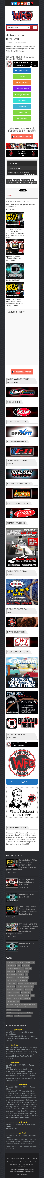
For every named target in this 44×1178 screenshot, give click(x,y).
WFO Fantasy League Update (16, 1013)
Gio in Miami (11, 971)
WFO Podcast (22, 42)
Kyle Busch (23, 980)
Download (23, 119)
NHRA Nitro (28, 989)
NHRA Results (11, 995)
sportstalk (27, 998)
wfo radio (28, 1016)
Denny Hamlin (11, 965)
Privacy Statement (12, 1162)
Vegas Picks (11, 1001)
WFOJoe (29, 1013)
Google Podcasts (23, 95)
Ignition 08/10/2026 (26, 943)
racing (29, 182)
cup (14, 180)
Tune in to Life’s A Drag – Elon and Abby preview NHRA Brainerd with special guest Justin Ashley (15, 233)
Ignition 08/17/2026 (13, 280)
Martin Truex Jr (11, 983)
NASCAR (18, 182)
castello (9, 180)
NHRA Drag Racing (17, 989)
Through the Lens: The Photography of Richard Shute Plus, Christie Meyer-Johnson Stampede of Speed (22, 929)
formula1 (27, 180)
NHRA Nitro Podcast (13, 992)
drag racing (25, 965)
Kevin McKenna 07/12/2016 (18, 202)
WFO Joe (10, 1016)
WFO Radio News (28, 1164)
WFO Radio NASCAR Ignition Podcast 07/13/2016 (20, 206)
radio (32, 995)
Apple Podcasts (23, 70)
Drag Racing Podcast (13, 968)
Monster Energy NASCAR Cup (27, 983)
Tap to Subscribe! (22, 1174)
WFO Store (22, 1167)
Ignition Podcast (12, 974)
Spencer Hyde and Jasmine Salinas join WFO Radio (13, 259)
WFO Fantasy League (13, 1010)
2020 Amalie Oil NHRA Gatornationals (22, 1169)
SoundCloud (23, 82)
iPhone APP (22, 107)
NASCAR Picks (28, 986)
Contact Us (33, 1162)
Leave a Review (23, 89)
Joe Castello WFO (12, 980)
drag (18, 180)
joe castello (10, 977)
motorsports (10, 182)
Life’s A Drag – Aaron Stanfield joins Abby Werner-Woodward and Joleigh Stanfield (14, 303)
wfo (18, 1001)
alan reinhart (11, 962)
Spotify (22, 76)
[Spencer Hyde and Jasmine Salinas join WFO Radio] (15, 247)
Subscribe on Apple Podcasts (22, 782)
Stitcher (23, 101)
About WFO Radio (15, 1164)
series (34, 182)
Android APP (22, 113)
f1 (22, 180)
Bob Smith (20, 962)
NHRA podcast (25, 992)
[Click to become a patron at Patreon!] (22, 140)
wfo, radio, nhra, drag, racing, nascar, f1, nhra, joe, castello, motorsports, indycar (21, 1006)
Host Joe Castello (22, 971)
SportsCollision (17, 998)
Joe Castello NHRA (22, 977)
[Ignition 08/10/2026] (12, 947)
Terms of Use (24, 1162)
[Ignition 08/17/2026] (15, 271)
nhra (24, 182)
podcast (20, 995)
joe (32, 180)
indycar (21, 974)
